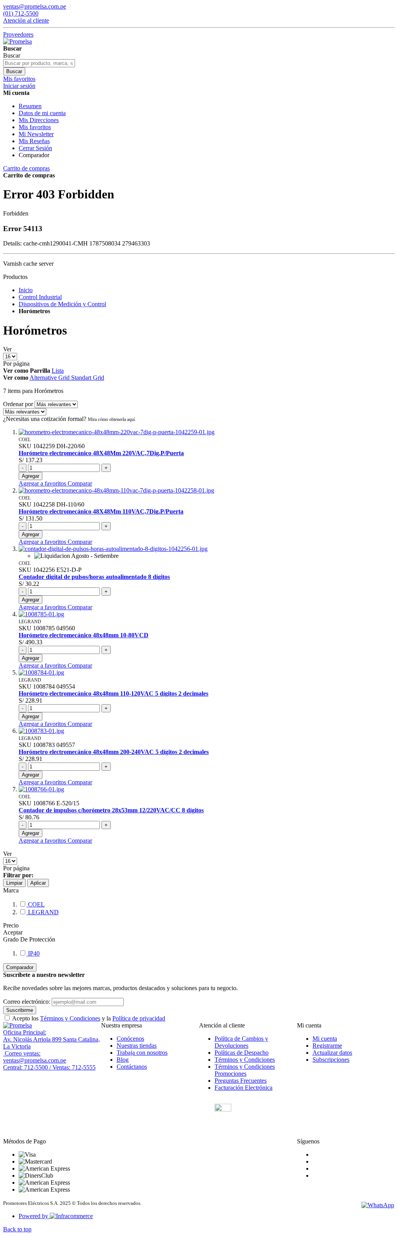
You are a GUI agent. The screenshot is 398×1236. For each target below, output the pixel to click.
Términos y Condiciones (70, 1018)
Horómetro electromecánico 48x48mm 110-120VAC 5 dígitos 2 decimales (113, 693)
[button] (43, 483)
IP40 (33, 953)
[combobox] (39, 63)
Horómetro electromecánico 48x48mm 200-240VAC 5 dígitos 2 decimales (114, 752)
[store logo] (17, 41)
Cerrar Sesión (35, 148)
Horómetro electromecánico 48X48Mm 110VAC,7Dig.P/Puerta (101, 511)
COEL (35, 904)
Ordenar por (18, 404)
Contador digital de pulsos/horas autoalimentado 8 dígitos (94, 576)
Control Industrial (40, 297)
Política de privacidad (138, 1018)
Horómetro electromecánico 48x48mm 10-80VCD (83, 635)
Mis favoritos (35, 127)
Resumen (30, 106)
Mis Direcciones (39, 120)
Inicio (26, 290)
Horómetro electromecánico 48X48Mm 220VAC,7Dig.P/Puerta (101, 453)
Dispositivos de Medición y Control (62, 304)
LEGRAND (42, 912)
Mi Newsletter (36, 134)
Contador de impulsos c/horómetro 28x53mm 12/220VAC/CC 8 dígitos (111, 810)
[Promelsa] (17, 1025)
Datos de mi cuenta (42, 113)
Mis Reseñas (34, 141)
